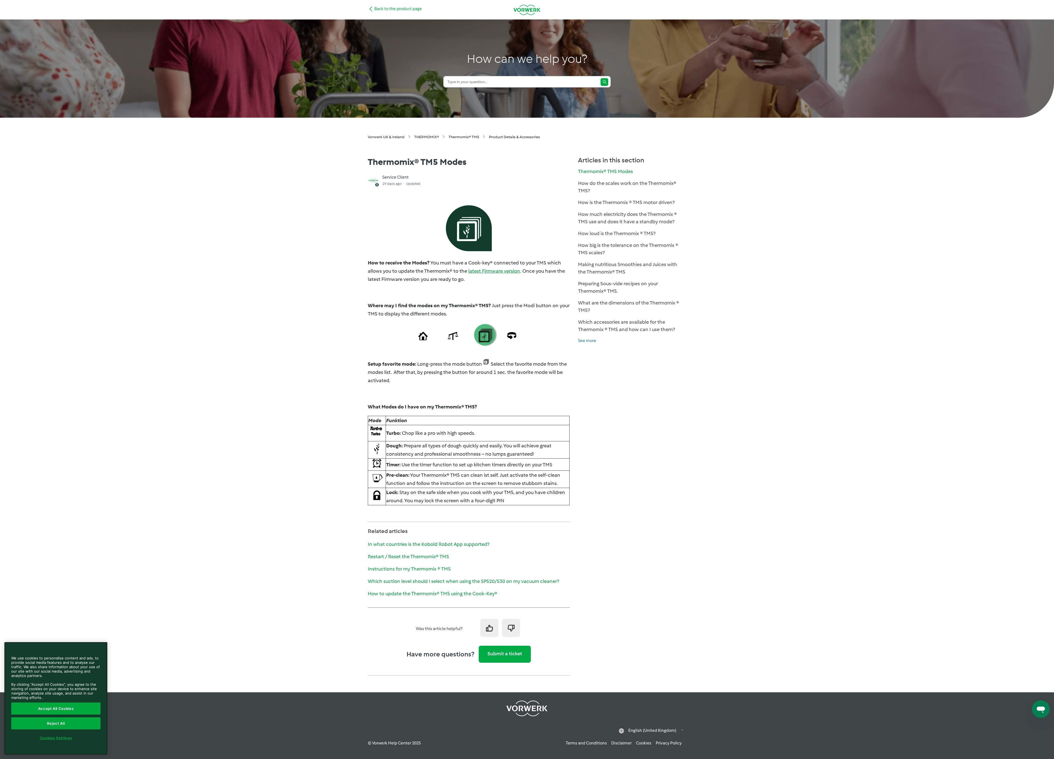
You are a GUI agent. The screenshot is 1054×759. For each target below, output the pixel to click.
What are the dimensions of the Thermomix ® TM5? (628, 306)
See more (587, 340)
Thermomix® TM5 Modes (605, 171)
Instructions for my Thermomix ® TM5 (409, 569)
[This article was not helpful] (511, 628)
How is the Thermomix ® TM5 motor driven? (626, 202)
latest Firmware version (494, 271)
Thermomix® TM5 (463, 137)
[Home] (527, 10)
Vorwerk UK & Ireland (386, 137)
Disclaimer (621, 743)
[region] (55, 698)
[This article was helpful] (489, 628)
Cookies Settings (56, 738)
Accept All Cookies (56, 708)
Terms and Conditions (586, 743)
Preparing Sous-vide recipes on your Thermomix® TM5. (618, 287)
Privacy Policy (669, 743)
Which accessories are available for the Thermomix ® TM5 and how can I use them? (626, 325)
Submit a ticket (504, 654)
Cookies (643, 743)
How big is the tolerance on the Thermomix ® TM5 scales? (628, 249)
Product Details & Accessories (514, 137)
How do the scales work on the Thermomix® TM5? (627, 187)
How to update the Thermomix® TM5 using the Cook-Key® (432, 594)
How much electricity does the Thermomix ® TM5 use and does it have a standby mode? (627, 218)
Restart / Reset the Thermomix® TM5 (408, 557)
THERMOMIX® (426, 137)
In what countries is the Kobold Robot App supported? (428, 544)
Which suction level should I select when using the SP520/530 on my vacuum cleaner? (463, 581)
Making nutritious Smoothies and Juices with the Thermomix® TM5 (627, 268)
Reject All (56, 723)
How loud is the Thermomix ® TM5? (616, 233)
